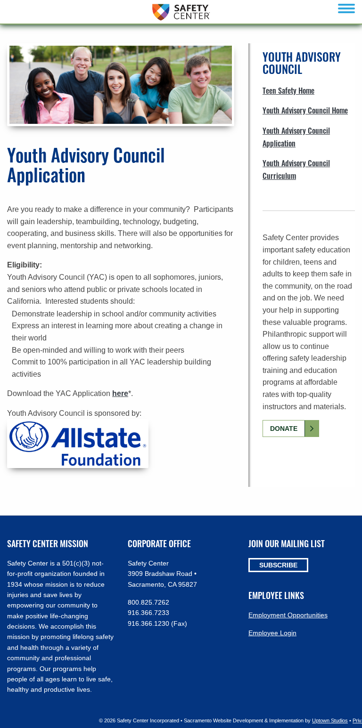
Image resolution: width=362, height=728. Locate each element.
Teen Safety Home (288, 90)
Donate (283, 428)
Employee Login (272, 633)
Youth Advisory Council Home (305, 110)
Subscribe (278, 565)
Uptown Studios (330, 720)
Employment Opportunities (288, 615)
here (120, 393)
